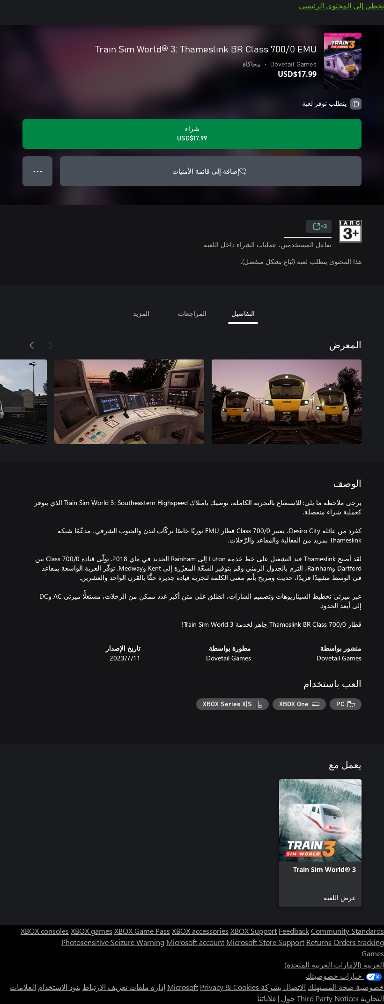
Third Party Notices (328, 998)
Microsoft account (195, 942)
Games (373, 953)
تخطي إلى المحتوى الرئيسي (341, 5)
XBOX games (91, 931)
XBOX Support (253, 931)
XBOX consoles (45, 931)
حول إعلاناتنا (276, 998)
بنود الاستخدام (59, 987)
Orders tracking (358, 942)
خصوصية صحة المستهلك (346, 987)
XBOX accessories (200, 931)
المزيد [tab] (141, 313)
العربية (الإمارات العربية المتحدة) (334, 964)
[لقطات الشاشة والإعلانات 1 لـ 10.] (287, 401)
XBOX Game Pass (142, 931)
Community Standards (347, 931)
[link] (320, 843)
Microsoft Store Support (265, 942)
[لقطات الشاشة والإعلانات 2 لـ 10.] (129, 401)
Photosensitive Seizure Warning (112, 942)
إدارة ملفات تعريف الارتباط (123, 987)
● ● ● (37, 171)
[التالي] (31, 345)
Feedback (294, 931)
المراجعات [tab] (192, 313)
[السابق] (50, 345)
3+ (323, 226)
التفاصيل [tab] (243, 313)
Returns (319, 942)
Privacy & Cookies (229, 987)
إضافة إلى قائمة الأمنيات (205, 171)
